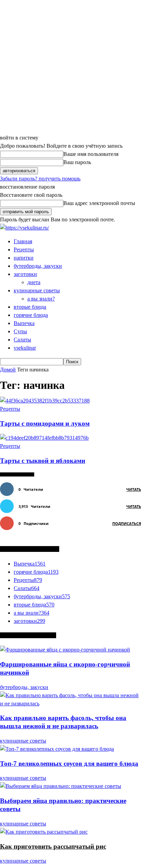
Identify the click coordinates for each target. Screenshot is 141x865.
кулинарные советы (37, 290)
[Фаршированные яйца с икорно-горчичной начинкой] (65, 650)
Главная (23, 241)
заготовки (25, 274)
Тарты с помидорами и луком (45, 423)
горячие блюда (31, 315)
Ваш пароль (77, 162)
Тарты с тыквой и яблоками (42, 460)
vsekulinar (25, 348)
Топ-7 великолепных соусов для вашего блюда (69, 763)
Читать (133, 489)
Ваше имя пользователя (90, 154)
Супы (20, 331)
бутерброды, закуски (38, 266)
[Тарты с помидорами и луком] (45, 401)
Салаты (22, 339)
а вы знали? (41, 299)
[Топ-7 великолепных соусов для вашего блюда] (57, 749)
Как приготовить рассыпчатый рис (53, 846)
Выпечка (24, 323)
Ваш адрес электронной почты (99, 203)
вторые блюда (30, 307)
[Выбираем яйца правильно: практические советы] (60, 786)
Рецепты (24, 249)
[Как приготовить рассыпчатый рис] (44, 832)
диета (33, 282)
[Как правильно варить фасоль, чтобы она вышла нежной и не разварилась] (70, 703)
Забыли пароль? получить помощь (40, 178)
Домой (8, 369)
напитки (24, 258)
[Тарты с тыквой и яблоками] (44, 438)
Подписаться (126, 523)
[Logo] (24, 228)
